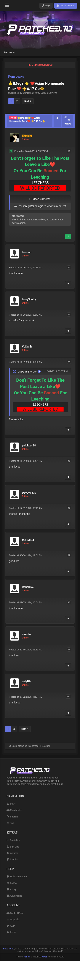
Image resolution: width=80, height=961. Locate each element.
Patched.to (9, 52)
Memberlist (15, 810)
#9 (69, 649)
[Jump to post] (39, 371)
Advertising (15, 895)
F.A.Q (12, 889)
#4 (69, 362)
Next (27, 101)
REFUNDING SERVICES (40, 64)
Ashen (27, 956)
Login (47, 5)
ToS (11, 823)
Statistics (14, 840)
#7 (69, 555)
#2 (69, 267)
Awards (13, 853)
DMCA (13, 883)
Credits (13, 859)
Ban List (14, 846)
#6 (69, 508)
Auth (12, 925)
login (40, 206)
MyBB (44, 956)
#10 (68, 696)
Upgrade (14, 919)
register (29, 206)
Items (12, 932)
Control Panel (16, 913)
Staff (12, 803)
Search (13, 816)
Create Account (67, 5)
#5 (69, 461)
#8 (69, 602)
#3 (69, 314)
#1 (69, 151)
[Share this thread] (57, 121)
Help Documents (18, 876)
